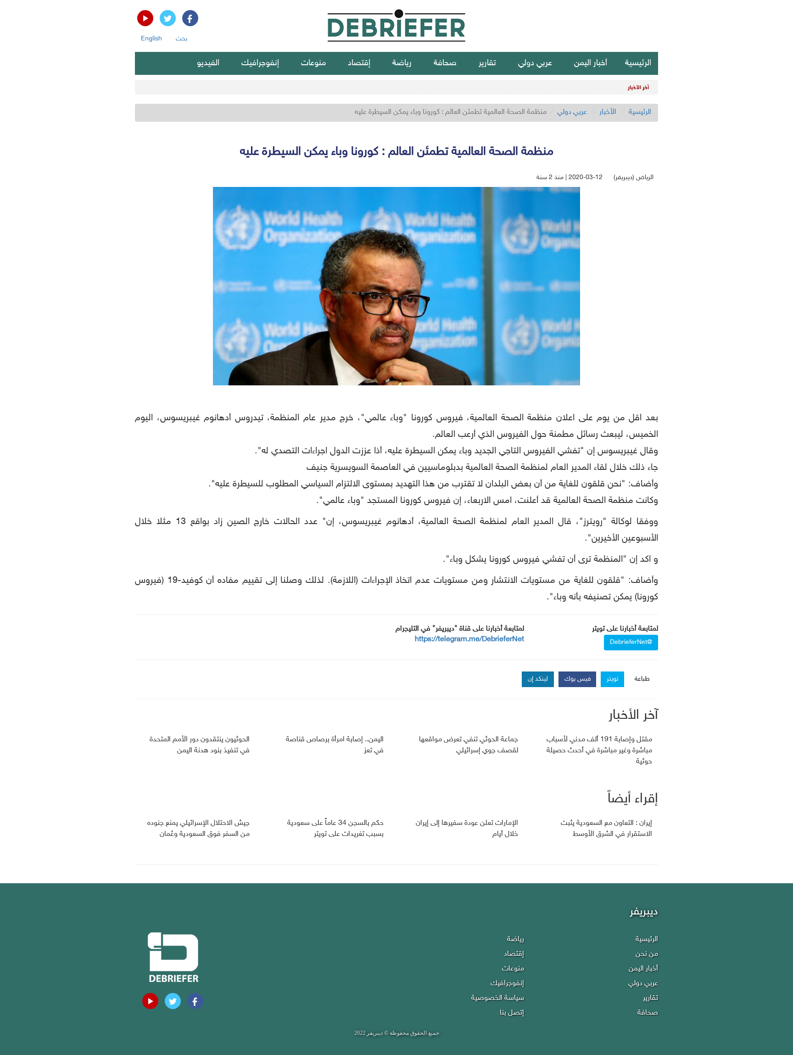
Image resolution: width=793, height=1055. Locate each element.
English (151, 39)
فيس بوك (577, 679)
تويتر (612, 679)
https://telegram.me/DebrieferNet (469, 639)
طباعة (642, 679)
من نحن (647, 954)
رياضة (402, 63)
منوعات (313, 63)
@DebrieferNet (631, 642)
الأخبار (607, 112)
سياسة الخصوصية (497, 998)
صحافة (445, 63)
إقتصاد (359, 63)
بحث (181, 39)
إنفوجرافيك (260, 63)
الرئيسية (638, 63)
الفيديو (208, 63)
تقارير (487, 63)
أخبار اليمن (590, 63)
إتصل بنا (512, 1013)
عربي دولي (535, 63)
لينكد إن (538, 679)
